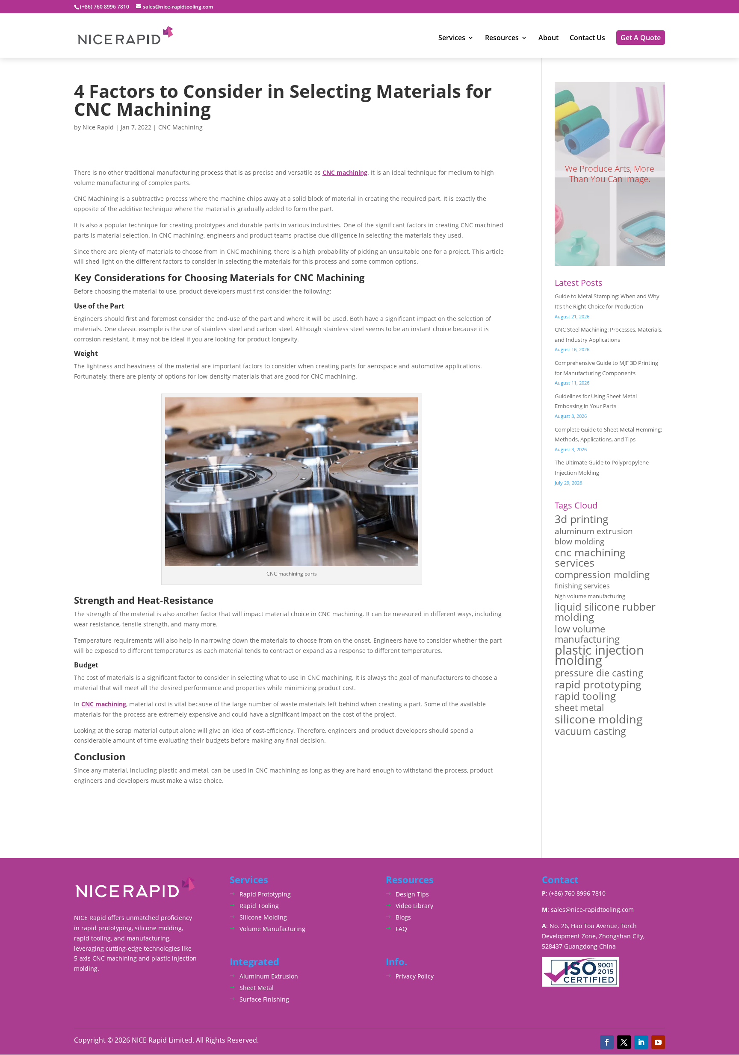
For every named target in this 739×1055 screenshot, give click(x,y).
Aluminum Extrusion (268, 976)
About (548, 38)
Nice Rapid (98, 127)
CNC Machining (180, 127)
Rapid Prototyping (265, 894)
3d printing (582, 519)
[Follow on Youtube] (658, 1042)
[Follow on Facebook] (607, 1042)
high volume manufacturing (590, 596)
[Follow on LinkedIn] (641, 1042)
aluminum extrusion (594, 531)
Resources (502, 38)
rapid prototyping (598, 684)
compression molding (602, 575)
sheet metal (579, 707)
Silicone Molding (263, 917)
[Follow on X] (624, 1042)
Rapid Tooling (259, 906)
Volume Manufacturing (272, 929)
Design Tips (412, 894)
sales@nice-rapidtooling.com (592, 909)
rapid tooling (585, 696)
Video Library (414, 906)
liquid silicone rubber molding (605, 612)
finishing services (582, 586)
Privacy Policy (415, 976)
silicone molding (599, 719)
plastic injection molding (599, 655)
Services (451, 38)
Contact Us (587, 38)
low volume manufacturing (587, 634)
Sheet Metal (256, 988)
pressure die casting (599, 673)
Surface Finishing (264, 999)
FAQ (401, 929)
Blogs (403, 917)
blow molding (579, 542)
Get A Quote (641, 37)
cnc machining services (590, 557)
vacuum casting (590, 731)
